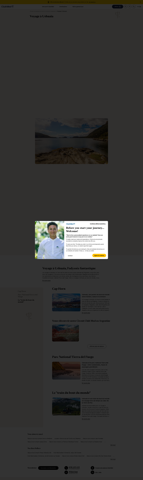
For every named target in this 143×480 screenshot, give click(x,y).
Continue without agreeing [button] (98, 224)
